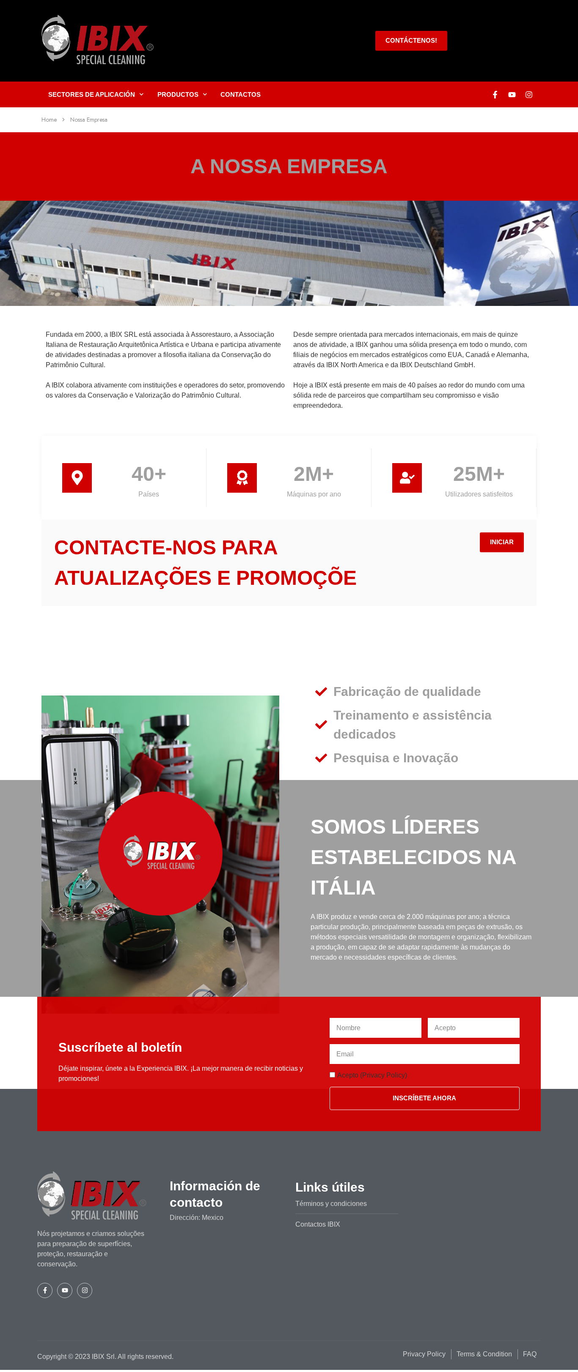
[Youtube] (512, 94)
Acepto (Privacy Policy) (372, 1075)
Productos (177, 94)
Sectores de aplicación (91, 94)
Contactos (240, 94)
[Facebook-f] (495, 94)
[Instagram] (529, 94)
